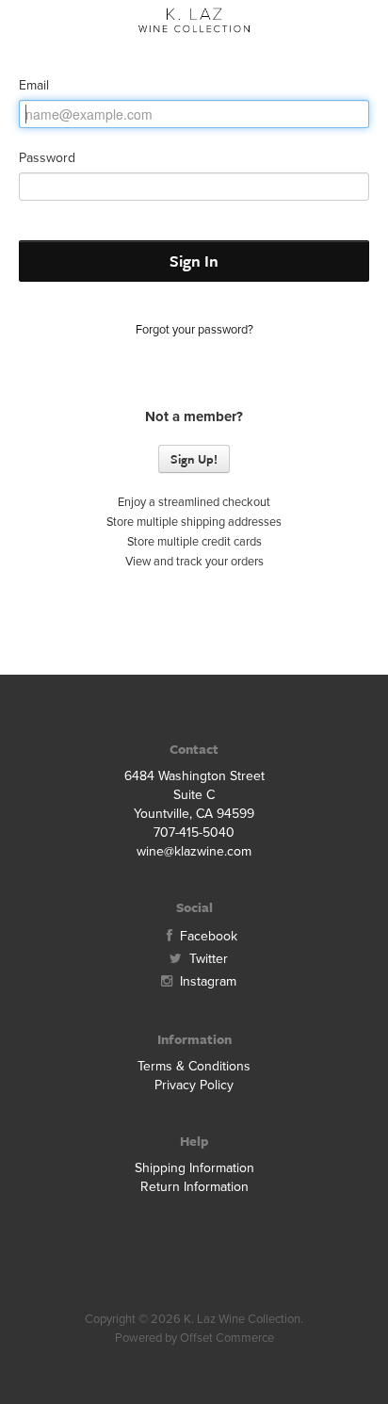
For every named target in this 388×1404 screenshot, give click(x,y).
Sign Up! (194, 458)
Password (47, 158)
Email (34, 85)
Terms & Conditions (194, 1066)
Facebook (206, 936)
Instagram (206, 981)
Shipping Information (194, 1168)
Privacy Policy (194, 1085)
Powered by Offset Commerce (194, 1338)
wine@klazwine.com (194, 851)
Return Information (194, 1187)
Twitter (207, 959)
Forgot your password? (194, 329)
